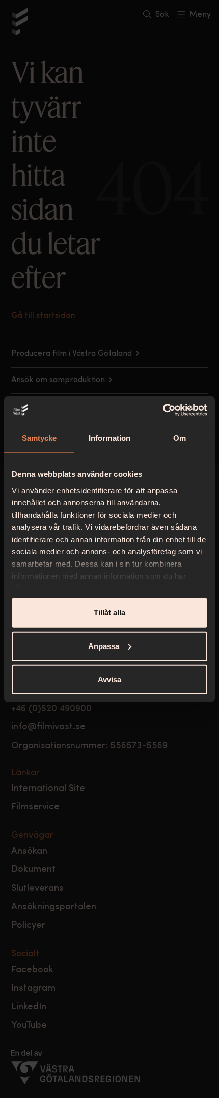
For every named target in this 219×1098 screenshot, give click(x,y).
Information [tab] (109, 438)
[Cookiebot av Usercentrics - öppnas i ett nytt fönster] (162, 409)
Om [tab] (179, 438)
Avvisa (109, 679)
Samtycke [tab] (39, 438)
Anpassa (103, 645)
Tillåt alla (109, 612)
